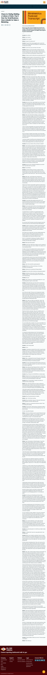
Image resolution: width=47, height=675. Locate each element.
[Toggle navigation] (44, 2)
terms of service (29, 659)
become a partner (21, 659)
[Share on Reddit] (6, 25)
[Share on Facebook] (8, 25)
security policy (29, 663)
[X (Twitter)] (40, 660)
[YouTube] (42, 660)
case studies (3, 662)
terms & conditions (21, 661)
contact (11, 661)
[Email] (36, 660)
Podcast (2, 11)
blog (2, 664)
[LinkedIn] (38, 660)
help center (11, 659)
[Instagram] (44, 660)
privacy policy (29, 661)
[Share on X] (4, 25)
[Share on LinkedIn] (2, 25)
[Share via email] (10, 25)
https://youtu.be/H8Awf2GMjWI (28, 25)
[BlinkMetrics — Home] (4, 2)
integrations (3, 669)
